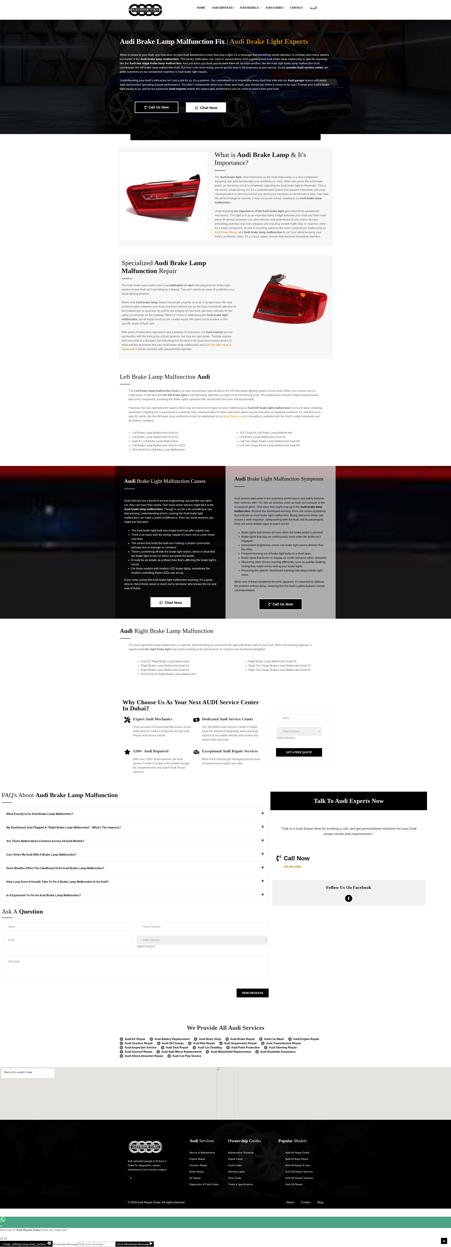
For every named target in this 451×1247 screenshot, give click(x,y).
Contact (296, 7)
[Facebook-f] (348, 898)
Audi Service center (235, 416)
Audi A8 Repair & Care (297, 1165)
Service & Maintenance (202, 1152)
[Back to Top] (444, 1241)
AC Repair (195, 1178)
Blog (320, 1202)
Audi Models (249, 7)
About (290, 1202)
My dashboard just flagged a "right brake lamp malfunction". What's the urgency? (63, 827)
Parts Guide (234, 1178)
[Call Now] (279, 858)
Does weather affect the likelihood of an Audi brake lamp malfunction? (55, 868)
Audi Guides (274, 7)
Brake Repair (196, 1171)
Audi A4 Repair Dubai (297, 1152)
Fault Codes (235, 1165)
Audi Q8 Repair (293, 1184)
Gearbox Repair (198, 1165)
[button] (135, 814)
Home (201, 7)
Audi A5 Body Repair (296, 1159)
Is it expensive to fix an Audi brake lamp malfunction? (43, 895)
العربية (313, 7)
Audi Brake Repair (226, 232)
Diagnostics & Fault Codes (204, 1184)
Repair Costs (235, 1159)
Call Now (297, 858)
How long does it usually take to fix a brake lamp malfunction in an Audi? (57, 881)
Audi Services (222, 7)
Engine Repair (197, 1159)
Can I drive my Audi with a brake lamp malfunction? (41, 854)
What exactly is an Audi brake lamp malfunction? (39, 813)
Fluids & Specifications (240, 1184)
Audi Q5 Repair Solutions (299, 1178)
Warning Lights (236, 1171)
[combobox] (286, 737)
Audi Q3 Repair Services (299, 1171)
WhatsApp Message (65, 1244)
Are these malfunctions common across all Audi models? (45, 841)
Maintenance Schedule (241, 1152)
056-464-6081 (292, 866)
